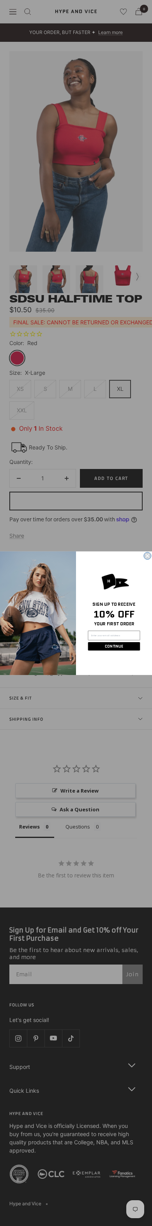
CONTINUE (114, 646)
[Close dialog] (147, 556)
